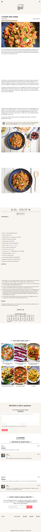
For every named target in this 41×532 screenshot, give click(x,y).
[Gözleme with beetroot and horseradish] (20, 352)
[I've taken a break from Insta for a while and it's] (4, 522)
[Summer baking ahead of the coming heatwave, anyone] (37, 522)
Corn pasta (33, 385)
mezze (11, 20)
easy (3, 20)
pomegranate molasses (13, 245)
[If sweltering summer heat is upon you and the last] (29, 527)
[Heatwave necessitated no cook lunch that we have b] (20, 527)
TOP (3, 516)
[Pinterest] (23, 310)
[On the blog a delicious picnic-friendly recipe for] (4, 527)
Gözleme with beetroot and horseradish (20, 364)
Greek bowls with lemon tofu (8, 385)
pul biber (9, 251)
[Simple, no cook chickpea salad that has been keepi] (29, 522)
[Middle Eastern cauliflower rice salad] (7, 352)
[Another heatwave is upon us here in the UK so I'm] (20, 522)
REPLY (39, 445)
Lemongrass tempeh (20, 385)
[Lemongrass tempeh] (20, 375)
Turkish (15, 20)
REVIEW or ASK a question (20, 406)
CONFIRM (29, 506)
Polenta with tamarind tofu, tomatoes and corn (33, 364)
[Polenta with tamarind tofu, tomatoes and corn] (33, 352)
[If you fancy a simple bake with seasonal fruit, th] (12, 527)
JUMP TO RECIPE (36, 18)
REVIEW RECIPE (4, 18)
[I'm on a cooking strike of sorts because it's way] (12, 522)
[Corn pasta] (33, 375)
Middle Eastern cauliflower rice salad (7, 364)
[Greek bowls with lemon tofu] (7, 375)
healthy (6, 20)
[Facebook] (21, 310)
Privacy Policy (28, 530)
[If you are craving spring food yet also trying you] (37, 527)
